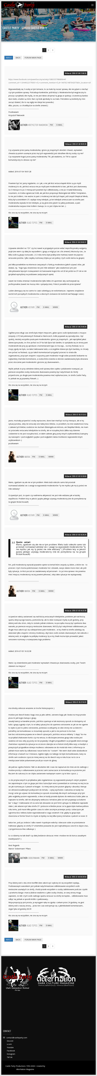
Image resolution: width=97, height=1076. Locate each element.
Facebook (11, 1050)
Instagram (11, 1054)
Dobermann (33, 858)
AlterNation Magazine (25, 1069)
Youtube (10, 1047)
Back (18, 57)
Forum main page (33, 57)
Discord (10, 1041)
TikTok (9, 1057)
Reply (8, 57)
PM (51, 125)
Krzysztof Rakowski (38, 125)
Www (55, 307)
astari (31, 307)
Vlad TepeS (32, 222)
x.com (9, 1044)
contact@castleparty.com (16, 1037)
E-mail (59, 125)
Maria (27, 456)
